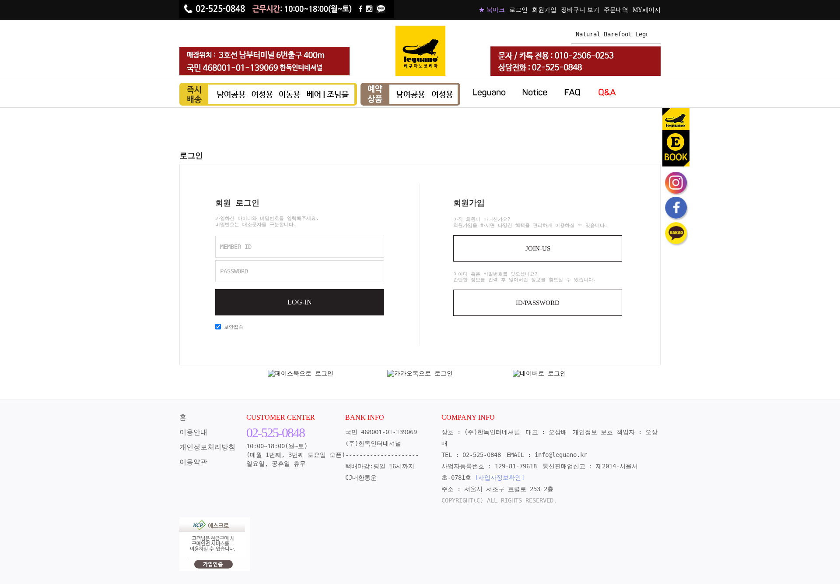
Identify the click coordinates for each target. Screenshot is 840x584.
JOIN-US (537, 248)
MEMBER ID (236, 246)
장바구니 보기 (580, 10)
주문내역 (616, 10)
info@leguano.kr (561, 454)
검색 (654, 34)
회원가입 (544, 10)
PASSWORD (234, 271)
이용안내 (193, 432)
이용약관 (193, 462)
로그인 (518, 10)
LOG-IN (299, 302)
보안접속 (232, 327)
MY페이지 (647, 10)
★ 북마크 (492, 10)
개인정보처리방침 (207, 447)
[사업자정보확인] (500, 477)
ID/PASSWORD (538, 302)
